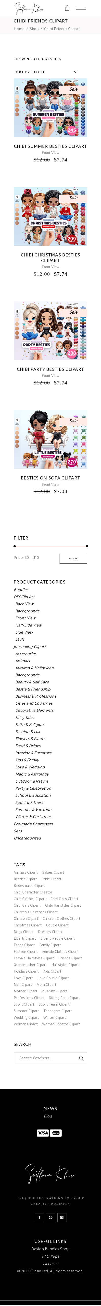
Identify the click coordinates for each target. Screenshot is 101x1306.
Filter (73, 559)
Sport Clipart (24, 1005)
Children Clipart (26, 919)
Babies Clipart (53, 873)
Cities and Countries (33, 704)
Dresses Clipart (50, 932)
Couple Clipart (57, 926)
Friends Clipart (70, 959)
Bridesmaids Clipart (29, 886)
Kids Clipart (52, 972)
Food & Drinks (27, 746)
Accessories (25, 654)
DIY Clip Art (24, 597)
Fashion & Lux (27, 732)
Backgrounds (27, 611)
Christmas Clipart (28, 926)
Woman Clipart (26, 1025)
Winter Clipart (54, 1018)
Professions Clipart (29, 998)
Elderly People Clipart (57, 939)
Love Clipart (23, 979)
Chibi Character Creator (33, 893)
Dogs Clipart (24, 932)
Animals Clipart (26, 873)
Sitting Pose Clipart (64, 998)
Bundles (21, 590)
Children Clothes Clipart (61, 919)
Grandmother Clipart (30, 965)
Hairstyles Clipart (65, 965)
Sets (18, 831)
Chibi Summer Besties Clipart (50, 146)
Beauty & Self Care (32, 682)
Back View (24, 604)
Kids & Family (27, 760)
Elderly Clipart (25, 939)
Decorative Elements (34, 711)
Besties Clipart (25, 880)
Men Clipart (23, 985)
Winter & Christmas (33, 817)
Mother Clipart (25, 992)
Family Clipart (50, 946)
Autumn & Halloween (34, 668)
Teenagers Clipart (57, 1012)
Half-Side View (28, 626)
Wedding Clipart (26, 1018)
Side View (24, 633)
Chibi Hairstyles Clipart (63, 906)
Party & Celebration (33, 789)
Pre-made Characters (33, 824)
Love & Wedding (30, 767)
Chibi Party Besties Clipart (50, 369)
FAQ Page (50, 1257)
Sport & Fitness (29, 803)
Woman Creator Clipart (61, 1025)
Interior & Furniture (33, 753)
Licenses (50, 1264)
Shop (34, 29)
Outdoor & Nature (31, 782)
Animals (22, 661)
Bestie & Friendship (32, 690)
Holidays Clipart (26, 972)
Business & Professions (35, 697)
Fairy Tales (24, 718)
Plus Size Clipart (54, 992)
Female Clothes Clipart (60, 952)
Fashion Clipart (26, 952)
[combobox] (44, 72)
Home (19, 29)
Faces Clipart (24, 946)
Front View (50, 152)
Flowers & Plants (30, 739)
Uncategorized (27, 839)
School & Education (33, 796)
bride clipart (51, 880)
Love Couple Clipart (53, 979)
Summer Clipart (26, 1012)
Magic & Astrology (32, 775)
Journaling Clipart (30, 647)
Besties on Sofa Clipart (50, 478)
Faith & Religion (29, 725)
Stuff (19, 640)
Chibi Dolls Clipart (64, 900)
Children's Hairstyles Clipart (36, 913)
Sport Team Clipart (54, 1005)
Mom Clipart (46, 985)
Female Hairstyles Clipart (34, 959)
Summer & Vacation (33, 810)
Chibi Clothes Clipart (30, 900)
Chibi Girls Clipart (27, 906)
